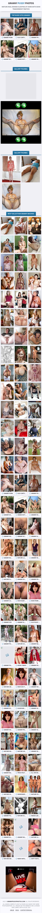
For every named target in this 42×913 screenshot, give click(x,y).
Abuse (12, 910)
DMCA (17, 910)
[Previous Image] (18, 105)
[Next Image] (23, 105)
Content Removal (26, 910)
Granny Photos (21, 3)
